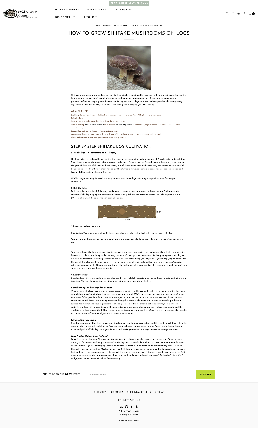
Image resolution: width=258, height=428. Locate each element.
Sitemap (159, 392)
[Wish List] (232, 13)
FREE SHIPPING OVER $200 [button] (129, 3)
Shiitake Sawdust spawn (94, 125)
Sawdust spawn (78, 239)
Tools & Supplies (65, 17)
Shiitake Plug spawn (124, 125)
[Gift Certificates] (238, 13)
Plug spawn (76, 233)
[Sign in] (243, 13)
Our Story (100, 392)
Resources (91, 17)
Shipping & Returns (139, 392)
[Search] (227, 13)
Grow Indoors (124, 10)
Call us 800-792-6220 (129, 411)
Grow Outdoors (96, 10)
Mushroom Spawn (66, 10)
